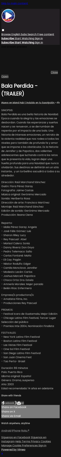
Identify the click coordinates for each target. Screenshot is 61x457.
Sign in (39, 38)
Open (4, 76)
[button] (3, 30)
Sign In (39, 42)
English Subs (19, 34)
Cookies (46, 441)
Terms (26, 441)
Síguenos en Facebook (15, 437)
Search (32, 34)
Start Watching (25, 38)
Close (54, 72)
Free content (45, 34)
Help (18, 441)
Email (20, 403)
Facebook (8, 403)
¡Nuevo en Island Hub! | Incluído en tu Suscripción (28, 102)
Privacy (36, 441)
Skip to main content (14, 3)
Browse (6, 34)
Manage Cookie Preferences (19, 445)
